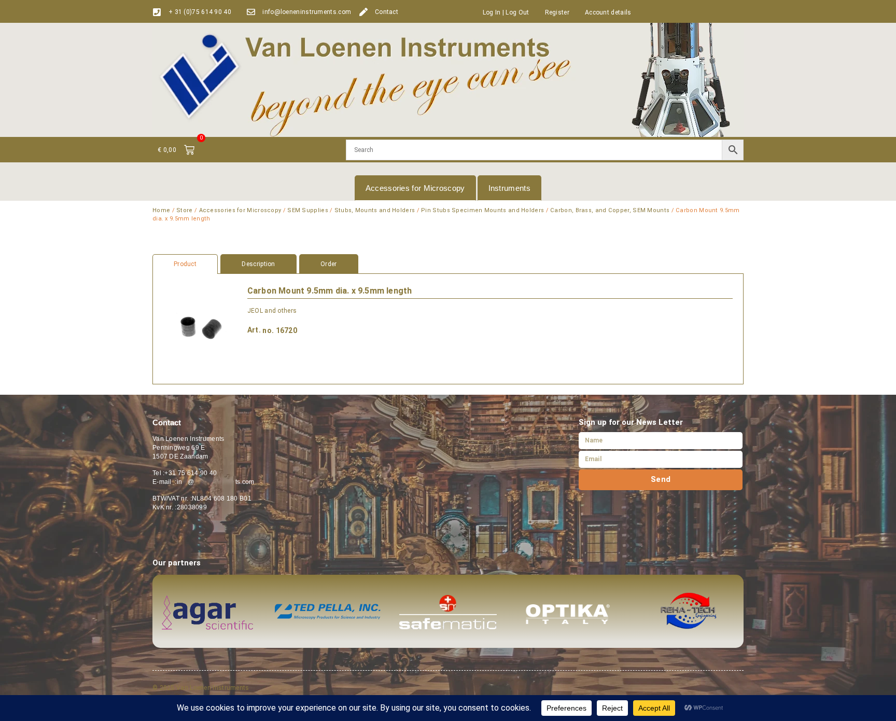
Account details (608, 12)
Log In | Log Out (506, 12)
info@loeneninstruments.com (306, 12)
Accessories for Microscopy (415, 188)
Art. (254, 330)
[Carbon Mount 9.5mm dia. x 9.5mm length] (200, 329)
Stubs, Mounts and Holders (374, 210)
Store (184, 210)
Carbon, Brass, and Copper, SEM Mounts (609, 210)
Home (161, 210)
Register (557, 12)
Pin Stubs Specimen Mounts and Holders (482, 210)
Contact (386, 12)
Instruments (509, 188)
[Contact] (363, 12)
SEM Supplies (307, 210)
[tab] (448, 264)
